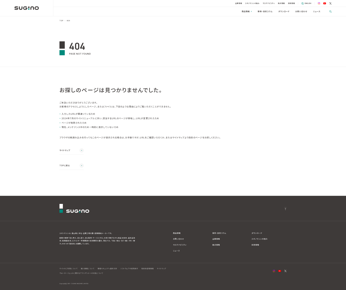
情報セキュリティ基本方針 (107, 269)
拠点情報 (281, 3)
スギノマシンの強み (252, 3)
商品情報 (246, 11)
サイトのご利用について (68, 269)
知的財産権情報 (147, 269)
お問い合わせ (301, 11)
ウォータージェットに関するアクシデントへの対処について (81, 273)
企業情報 (238, 3)
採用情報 (291, 3)
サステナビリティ (269, 3)
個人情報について (87, 269)
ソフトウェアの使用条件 (129, 269)
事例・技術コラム (265, 11)
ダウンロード (284, 11)
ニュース (316, 11)
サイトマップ (161, 269)
